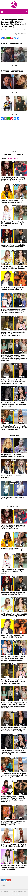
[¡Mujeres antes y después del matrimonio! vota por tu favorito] (14, 445)
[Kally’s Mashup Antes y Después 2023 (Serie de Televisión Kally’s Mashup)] (14, 212)
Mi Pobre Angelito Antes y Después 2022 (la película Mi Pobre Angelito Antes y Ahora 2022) (13, 823)
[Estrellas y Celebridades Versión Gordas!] (14, 488)
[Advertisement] (14, 135)
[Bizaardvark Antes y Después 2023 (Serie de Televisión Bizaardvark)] (14, 236)
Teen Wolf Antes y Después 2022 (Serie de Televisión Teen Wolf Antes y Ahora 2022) (13, 404)
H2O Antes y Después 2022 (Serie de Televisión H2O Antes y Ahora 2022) (13, 845)
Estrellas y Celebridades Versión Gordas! (12, 498)
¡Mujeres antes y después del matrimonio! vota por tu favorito (12, 455)
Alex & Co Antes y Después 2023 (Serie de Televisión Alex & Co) (12, 289)
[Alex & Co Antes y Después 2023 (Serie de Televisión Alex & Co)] (14, 278)
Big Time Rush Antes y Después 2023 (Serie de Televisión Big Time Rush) (14, 267)
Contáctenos (4, 885)
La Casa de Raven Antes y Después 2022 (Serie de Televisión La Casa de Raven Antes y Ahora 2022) (14, 427)
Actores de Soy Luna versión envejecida (11, 477)
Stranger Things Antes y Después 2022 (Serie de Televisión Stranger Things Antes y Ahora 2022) (13, 334)
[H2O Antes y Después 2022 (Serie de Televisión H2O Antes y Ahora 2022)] (14, 835)
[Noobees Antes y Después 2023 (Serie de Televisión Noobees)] (14, 191)
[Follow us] (26, 11)
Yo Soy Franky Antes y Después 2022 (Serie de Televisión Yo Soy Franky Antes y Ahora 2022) (14, 867)
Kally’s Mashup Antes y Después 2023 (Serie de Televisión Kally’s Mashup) (12, 223)
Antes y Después (12, 159)
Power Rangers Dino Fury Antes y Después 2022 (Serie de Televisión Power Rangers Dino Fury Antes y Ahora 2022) (13, 799)
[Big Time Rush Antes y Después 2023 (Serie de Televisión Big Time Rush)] (14, 257)
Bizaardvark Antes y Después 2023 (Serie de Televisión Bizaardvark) (13, 246)
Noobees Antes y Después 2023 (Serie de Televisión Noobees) (12, 201)
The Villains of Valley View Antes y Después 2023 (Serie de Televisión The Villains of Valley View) (13, 179)
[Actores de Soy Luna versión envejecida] (14, 466)
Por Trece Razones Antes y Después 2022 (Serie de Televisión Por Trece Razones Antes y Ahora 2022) (13, 381)
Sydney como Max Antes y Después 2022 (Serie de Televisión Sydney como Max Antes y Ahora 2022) (13, 311)
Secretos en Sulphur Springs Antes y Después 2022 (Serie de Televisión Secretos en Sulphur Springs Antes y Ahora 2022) (14, 357)
